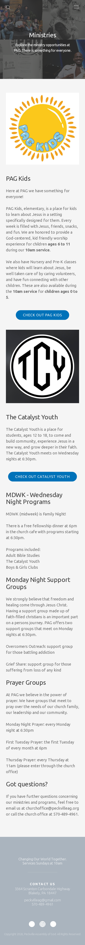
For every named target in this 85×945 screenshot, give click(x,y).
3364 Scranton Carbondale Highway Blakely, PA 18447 (42, 891)
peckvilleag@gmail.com (42, 900)
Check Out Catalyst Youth (42, 477)
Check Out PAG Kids (42, 315)
